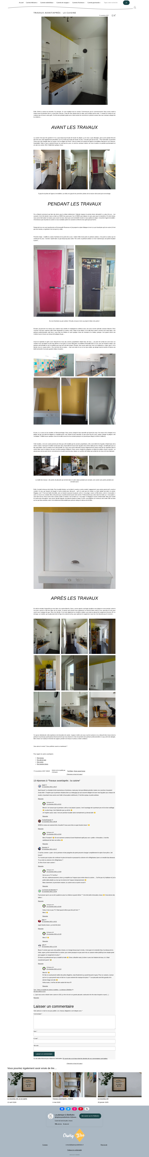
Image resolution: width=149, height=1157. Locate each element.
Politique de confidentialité (74, 1150)
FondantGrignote (46, 819)
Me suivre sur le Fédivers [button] (90, 1116)
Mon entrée (40, 762)
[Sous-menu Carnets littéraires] (37, 2)
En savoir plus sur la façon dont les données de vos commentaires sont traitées (85, 1058)
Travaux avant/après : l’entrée (63, 1099)
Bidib (43, 919)
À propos (45, 1145)
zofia (43, 944)
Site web (36, 1045)
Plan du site (104, 1145)
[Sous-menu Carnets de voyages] (69, 2)
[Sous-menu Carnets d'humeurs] (84, 2)
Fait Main (70, 771)
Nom (35, 1031)
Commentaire (38, 1014)
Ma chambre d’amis (42, 764)
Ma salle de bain (41, 760)
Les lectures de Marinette (49, 889)
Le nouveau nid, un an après (17, 1099)
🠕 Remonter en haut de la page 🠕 (75, 774)
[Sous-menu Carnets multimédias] (53, 2)
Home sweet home (79, 771)
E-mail (36, 1038)
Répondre (40, 798)
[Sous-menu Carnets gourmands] (100, 2)
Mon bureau (40, 758)
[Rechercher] (126, 2)
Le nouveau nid (103, 1099)
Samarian (44, 847)
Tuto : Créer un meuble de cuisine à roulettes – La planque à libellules (53, 989)
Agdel (43, 785)
